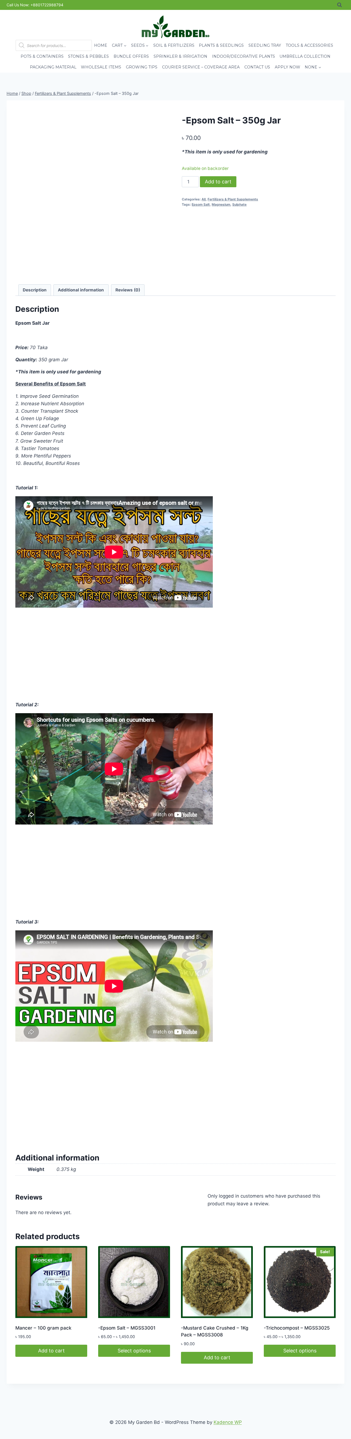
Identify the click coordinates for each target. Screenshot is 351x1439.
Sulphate (239, 204)
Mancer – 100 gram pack (43, 1328)
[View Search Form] (339, 5)
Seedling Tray (264, 45)
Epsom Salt (201, 204)
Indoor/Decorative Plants (243, 56)
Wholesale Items (101, 67)
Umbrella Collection (304, 56)
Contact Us (257, 67)
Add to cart (218, 181)
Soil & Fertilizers (173, 45)
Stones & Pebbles (88, 56)
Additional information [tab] (81, 290)
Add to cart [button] (51, 1350)
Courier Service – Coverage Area (201, 67)
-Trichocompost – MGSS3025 (297, 1328)
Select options (134, 1350)
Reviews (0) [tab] (127, 290)
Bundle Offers (131, 56)
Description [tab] (35, 290)
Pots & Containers (42, 56)
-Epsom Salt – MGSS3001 (126, 1328)
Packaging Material (53, 67)
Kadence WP (228, 1422)
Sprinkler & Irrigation (180, 56)
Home (100, 45)
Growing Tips (141, 67)
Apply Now (287, 67)
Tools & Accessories (309, 45)
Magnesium (221, 204)
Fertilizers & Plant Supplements (233, 199)
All (204, 199)
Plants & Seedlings (221, 45)
